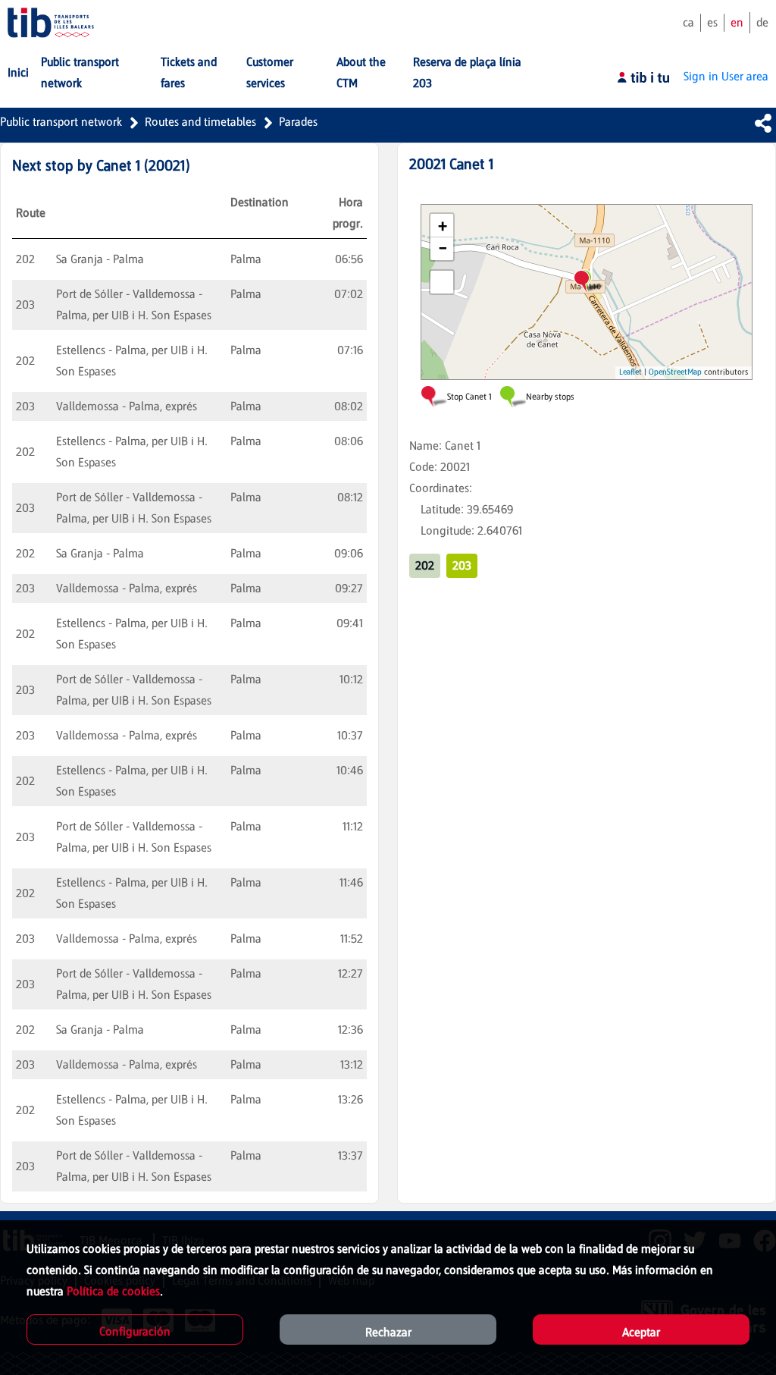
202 (424, 565)
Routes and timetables (200, 122)
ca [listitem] (688, 22)
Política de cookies (113, 1291)
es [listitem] (712, 22)
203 (461, 565)
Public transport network (61, 122)
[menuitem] (18, 72)
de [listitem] (762, 22)
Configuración (135, 1331)
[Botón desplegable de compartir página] (763, 123)
